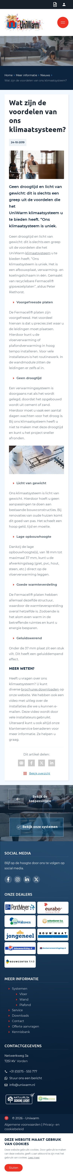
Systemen (19, 988)
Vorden (22, 1061)
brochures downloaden (40, 689)
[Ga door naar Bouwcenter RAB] (20, 962)
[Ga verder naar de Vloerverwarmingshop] (53, 948)
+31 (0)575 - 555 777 (23, 1071)
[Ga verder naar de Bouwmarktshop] (20, 948)
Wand (23, 999)
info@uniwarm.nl (22, 1085)
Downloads (20, 1015)
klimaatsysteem (38, 253)
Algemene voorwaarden (22, 1124)
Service (17, 1010)
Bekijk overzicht (39, 773)
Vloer (23, 994)
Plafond (25, 1005)
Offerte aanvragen (25, 1026)
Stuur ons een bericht (25, 1078)
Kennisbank (21, 1032)
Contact (18, 1021)
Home (8, 75)
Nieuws (45, 75)
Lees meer (34, 1157)
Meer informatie (26, 75)
